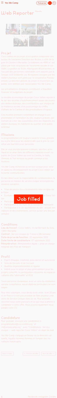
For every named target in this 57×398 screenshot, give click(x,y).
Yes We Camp (11, 2)
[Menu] (2, 2)
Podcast (41, 3)
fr (54, 3)
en (50, 3)
